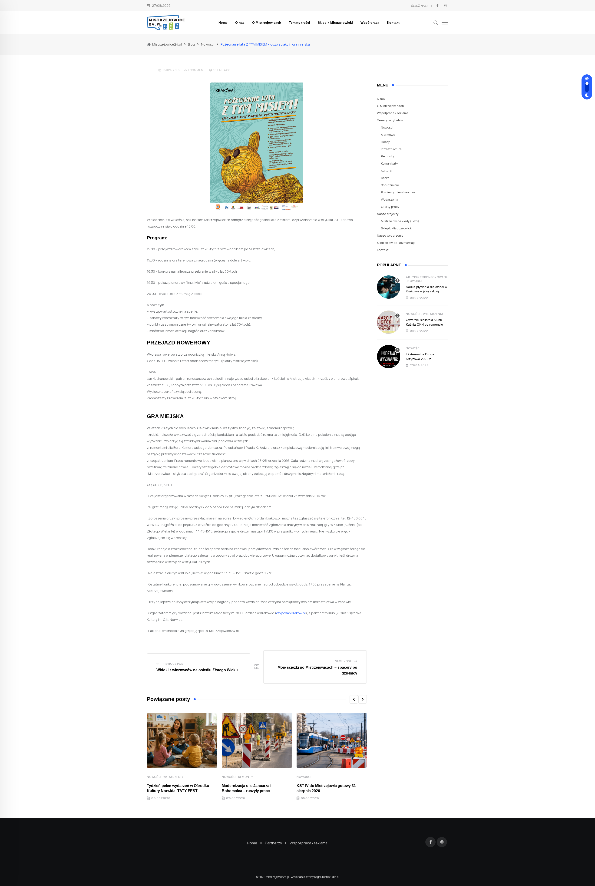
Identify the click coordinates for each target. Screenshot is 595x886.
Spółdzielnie (390, 185)
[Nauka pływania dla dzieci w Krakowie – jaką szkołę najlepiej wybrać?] (388, 287)
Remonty (245, 777)
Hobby (385, 142)
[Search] (435, 22)
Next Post (343, 661)
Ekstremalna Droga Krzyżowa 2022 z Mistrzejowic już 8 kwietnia (425, 358)
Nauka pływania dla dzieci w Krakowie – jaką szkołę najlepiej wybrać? (426, 291)
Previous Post (173, 664)
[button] (354, 699)
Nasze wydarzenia (390, 235)
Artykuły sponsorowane (427, 277)
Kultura (386, 171)
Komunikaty (389, 163)
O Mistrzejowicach (266, 22)
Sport (385, 178)
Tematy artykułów (390, 120)
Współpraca (369, 22)
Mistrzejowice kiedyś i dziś (400, 221)
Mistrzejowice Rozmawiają (396, 243)
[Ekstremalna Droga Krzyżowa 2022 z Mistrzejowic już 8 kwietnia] (388, 356)
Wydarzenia (173, 777)
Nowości (154, 777)
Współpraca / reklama (393, 113)
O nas (240, 22)
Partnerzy (273, 843)
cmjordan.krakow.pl (291, 613)
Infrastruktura (391, 149)
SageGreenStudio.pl (326, 877)
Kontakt (393, 22)
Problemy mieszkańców (398, 192)
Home (223, 22)
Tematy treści (299, 22)
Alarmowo (388, 134)
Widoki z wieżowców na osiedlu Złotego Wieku (197, 670)
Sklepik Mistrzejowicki (335, 22)
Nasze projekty (388, 214)
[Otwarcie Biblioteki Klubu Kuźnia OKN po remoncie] (388, 322)
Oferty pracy (390, 207)
